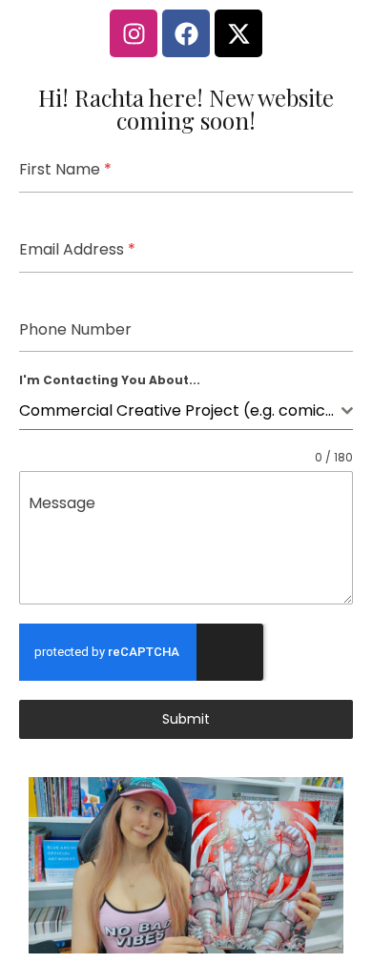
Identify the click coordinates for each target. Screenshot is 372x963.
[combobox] (186, 411)
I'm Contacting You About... (109, 380)
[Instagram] (133, 33)
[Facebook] (186, 33)
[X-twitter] (238, 33)
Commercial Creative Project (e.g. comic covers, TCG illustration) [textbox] (180, 410)
